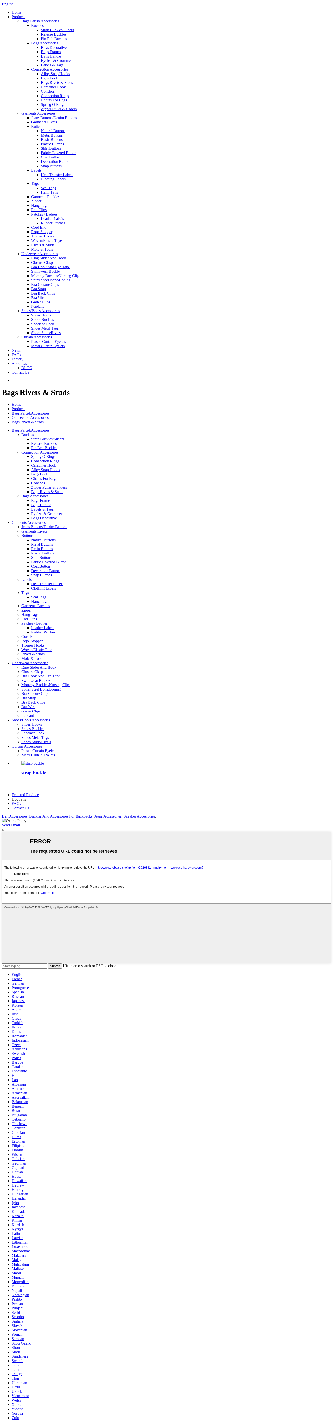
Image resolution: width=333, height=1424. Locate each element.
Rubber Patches (53, 223)
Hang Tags (49, 192)
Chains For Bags (54, 100)
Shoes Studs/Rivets (46, 333)
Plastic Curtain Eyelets (48, 341)
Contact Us (20, 372)
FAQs (16, 355)
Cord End (38, 227)
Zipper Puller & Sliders (59, 109)
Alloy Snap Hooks (55, 74)
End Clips (39, 210)
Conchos (48, 91)
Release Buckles (53, 34)
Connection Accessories (49, 69)
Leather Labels (52, 219)
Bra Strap (38, 289)
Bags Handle (51, 56)
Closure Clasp (42, 262)
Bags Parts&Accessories (40, 21)
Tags (35, 183)
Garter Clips (40, 302)
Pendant (37, 306)
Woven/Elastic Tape (46, 240)
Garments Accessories (38, 113)
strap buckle (33, 772)
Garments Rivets (44, 122)
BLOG (26, 368)
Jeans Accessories (108, 816)
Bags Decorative (54, 47)
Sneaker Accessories (139, 816)
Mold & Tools (42, 249)
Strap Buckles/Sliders (57, 30)
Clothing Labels (53, 179)
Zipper (36, 201)
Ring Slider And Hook (48, 258)
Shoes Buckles (42, 319)
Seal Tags (48, 188)
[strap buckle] (32, 763)
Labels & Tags (52, 65)
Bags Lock (49, 78)
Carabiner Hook (53, 87)
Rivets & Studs (42, 245)
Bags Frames (51, 52)
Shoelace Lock (42, 324)
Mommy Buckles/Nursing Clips (55, 276)
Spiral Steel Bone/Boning (50, 280)
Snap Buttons (51, 166)
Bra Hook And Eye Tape (50, 267)
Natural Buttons (53, 131)
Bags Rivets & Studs (57, 82)
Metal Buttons (52, 135)
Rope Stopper (41, 232)
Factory (17, 359)
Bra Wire (38, 298)
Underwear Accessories (39, 254)
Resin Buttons (52, 140)
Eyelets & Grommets (57, 61)
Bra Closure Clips (45, 284)
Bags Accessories (44, 43)
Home (16, 12)
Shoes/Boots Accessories (40, 311)
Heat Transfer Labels (57, 175)
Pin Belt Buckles (54, 39)
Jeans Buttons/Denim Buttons (54, 118)
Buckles (37, 25)
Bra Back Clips (43, 293)
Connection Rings (55, 96)
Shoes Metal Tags (45, 328)
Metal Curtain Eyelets (48, 346)
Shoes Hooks (41, 315)
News (16, 350)
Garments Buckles (45, 197)
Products (18, 17)
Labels (36, 170)
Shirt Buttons (51, 148)
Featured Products (25, 795)
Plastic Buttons (52, 144)
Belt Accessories (14, 816)
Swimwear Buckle (45, 271)
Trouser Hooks (42, 236)
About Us (19, 363)
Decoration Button (55, 161)
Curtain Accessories (36, 337)
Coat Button (50, 157)
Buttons (37, 126)
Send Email (11, 825)
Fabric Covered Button (58, 153)
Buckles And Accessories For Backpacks (60, 816)
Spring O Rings (53, 104)
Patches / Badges (44, 214)
